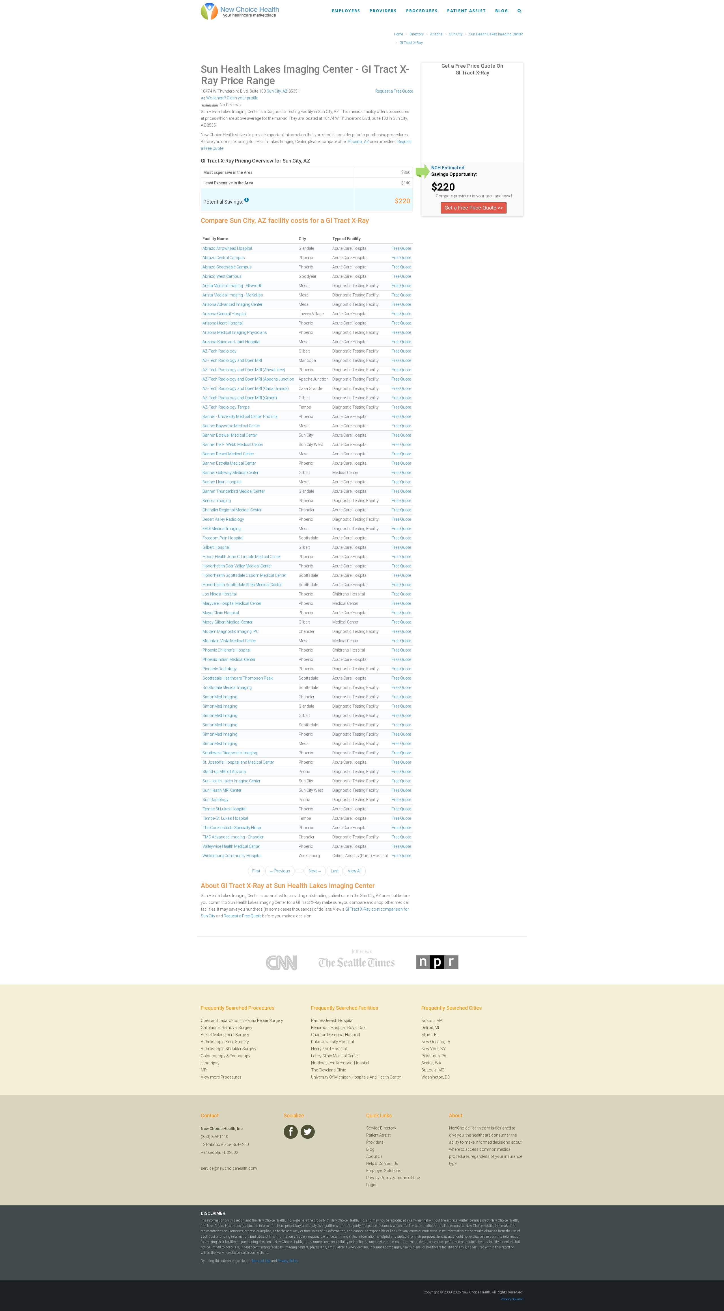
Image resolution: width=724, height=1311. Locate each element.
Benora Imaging (216, 500)
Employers (346, 10)
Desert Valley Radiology (223, 519)
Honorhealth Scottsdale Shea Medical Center (242, 584)
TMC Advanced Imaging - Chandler (233, 837)
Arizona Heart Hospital (222, 323)
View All (354, 871)
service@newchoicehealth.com (229, 1168)
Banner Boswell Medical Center (229, 435)
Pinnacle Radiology (219, 669)
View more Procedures (221, 1077)
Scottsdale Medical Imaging (227, 687)
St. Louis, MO (433, 1070)
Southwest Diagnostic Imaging (229, 753)
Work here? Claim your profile (231, 98)
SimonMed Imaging (219, 697)
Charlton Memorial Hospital (335, 1034)
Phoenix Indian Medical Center (228, 659)
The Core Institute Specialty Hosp (231, 827)
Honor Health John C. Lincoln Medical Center (241, 556)
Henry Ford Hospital (329, 1049)
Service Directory (381, 1128)
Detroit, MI (430, 1027)
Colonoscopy (213, 1056)
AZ (285, 91)
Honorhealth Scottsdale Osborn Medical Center (244, 575)
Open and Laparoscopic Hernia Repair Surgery (242, 1020)
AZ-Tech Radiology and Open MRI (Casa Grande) (245, 388)
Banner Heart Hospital (222, 482)
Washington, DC (435, 1077)
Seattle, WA (431, 1063)
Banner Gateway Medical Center (230, 472)
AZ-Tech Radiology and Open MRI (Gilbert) (239, 398)
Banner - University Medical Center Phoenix (239, 416)
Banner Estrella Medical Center (229, 463)
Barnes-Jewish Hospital (332, 1020)
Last (335, 871)
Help (370, 1163)
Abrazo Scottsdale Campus (227, 267)
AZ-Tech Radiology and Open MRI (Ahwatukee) (243, 370)
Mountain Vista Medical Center (229, 641)
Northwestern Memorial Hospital (340, 1063)
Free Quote (401, 248)
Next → (315, 871)
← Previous (280, 871)
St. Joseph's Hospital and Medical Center (238, 762)
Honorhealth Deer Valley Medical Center (237, 566)
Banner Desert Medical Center (228, 454)
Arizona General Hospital (224, 313)
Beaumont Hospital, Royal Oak (338, 1027)
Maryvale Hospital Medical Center (231, 603)
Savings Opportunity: (454, 174)
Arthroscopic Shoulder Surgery (228, 1049)
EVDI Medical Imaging (221, 528)
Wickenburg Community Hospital (231, 855)
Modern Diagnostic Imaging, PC (230, 631)
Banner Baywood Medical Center (231, 426)
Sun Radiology (215, 799)
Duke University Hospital (332, 1041)
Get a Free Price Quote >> (474, 208)
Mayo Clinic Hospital (220, 612)
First (256, 871)
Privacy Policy (378, 1177)
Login (371, 1184)
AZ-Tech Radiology (219, 351)
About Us (374, 1156)
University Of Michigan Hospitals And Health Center (356, 1077)
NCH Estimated (447, 167)
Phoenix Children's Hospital (226, 650)
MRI (204, 1070)
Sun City (274, 91)
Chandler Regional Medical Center (232, 510)
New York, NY (433, 1049)
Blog (501, 10)
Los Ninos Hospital (219, 594)
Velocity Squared (512, 1299)
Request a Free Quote (394, 91)
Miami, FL (429, 1034)
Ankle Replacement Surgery (225, 1034)
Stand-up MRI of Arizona (224, 771)
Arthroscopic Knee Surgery (225, 1041)
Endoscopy (240, 1056)
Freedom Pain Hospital (222, 538)
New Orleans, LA (435, 1041)
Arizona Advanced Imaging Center (232, 304)
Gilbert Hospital (216, 547)
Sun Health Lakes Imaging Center (277, 69)
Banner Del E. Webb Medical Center (232, 444)
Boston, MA (431, 1020)
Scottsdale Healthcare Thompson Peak (237, 678)
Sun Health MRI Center (222, 790)
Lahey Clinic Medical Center (335, 1056)
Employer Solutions (383, 1170)
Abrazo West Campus (222, 276)
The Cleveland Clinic (328, 1070)
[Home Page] (240, 11)
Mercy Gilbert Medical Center (227, 622)
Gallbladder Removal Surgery (226, 1027)
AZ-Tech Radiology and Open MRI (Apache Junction (248, 379)
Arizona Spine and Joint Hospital (231, 342)
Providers (383, 10)
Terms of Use (408, 1177)
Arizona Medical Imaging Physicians (234, 332)
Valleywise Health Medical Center (231, 846)
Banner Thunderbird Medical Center (233, 491)
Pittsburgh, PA (433, 1056)
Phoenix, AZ (358, 141)
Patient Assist (466, 10)
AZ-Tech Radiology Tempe (225, 407)
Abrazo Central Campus (223, 257)
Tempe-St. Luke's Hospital (225, 818)
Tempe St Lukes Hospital (224, 809)
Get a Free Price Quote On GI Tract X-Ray (472, 69)
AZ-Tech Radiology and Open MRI (232, 360)
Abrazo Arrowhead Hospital (227, 248)
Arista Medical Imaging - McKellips (232, 295)
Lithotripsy (210, 1063)
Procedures (422, 10)
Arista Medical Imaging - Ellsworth (232, 285)
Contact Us (388, 1163)
